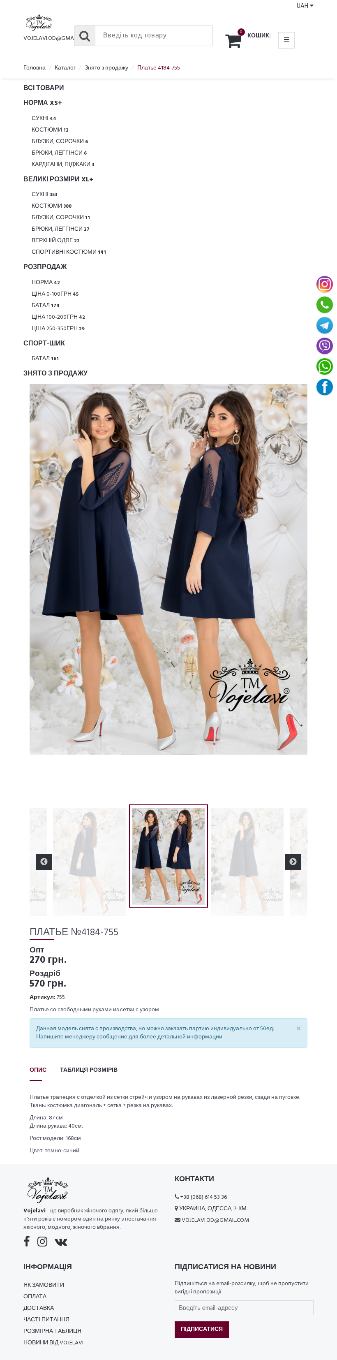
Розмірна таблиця (52, 1331)
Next (293, 592)
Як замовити (43, 1285)
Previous (44, 592)
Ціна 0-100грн (55, 294)
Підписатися (202, 1329)
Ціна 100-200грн (58, 317)
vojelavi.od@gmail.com (57, 38)
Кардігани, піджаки (63, 164)
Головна (34, 68)
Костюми (50, 130)
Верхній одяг (56, 241)
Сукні (44, 118)
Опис (38, 1070)
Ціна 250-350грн (58, 329)
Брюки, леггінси (59, 153)
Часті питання (46, 1320)
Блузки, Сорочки (60, 141)
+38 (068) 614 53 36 (203, 1197)
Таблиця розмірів (89, 1070)
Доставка (38, 1308)
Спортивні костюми (69, 252)
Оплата (34, 1297)
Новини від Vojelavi (53, 1343)
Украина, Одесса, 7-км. (213, 1209)
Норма (46, 282)
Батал (46, 305)
